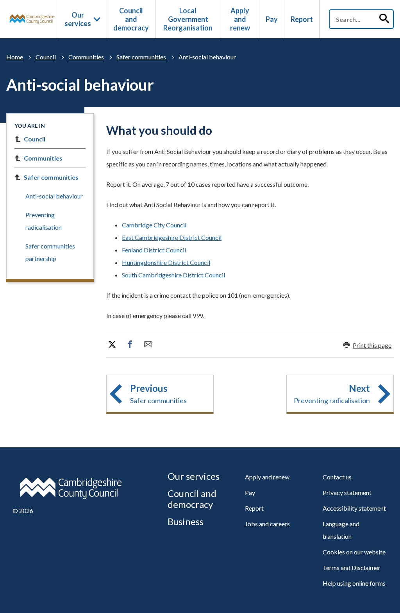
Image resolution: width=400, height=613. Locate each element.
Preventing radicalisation (43, 221)
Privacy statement (347, 492)
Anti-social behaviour (54, 196)
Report (302, 19)
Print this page (372, 345)
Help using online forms (354, 583)
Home (14, 57)
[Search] (384, 19)
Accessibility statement (354, 508)
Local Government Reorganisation (187, 19)
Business (186, 521)
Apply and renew (240, 19)
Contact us (337, 477)
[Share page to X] (112, 344)
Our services (77, 19)
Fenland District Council (154, 250)
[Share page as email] (148, 344)
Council (46, 57)
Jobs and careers (267, 523)
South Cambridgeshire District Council (173, 275)
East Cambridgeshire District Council (171, 237)
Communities (86, 57)
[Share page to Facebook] (130, 344)
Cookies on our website (354, 552)
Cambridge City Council (154, 225)
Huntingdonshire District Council (166, 262)
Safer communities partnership (50, 252)
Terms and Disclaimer (351, 567)
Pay (272, 19)
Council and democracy (131, 19)
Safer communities (141, 57)
